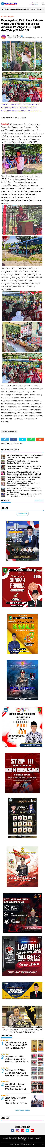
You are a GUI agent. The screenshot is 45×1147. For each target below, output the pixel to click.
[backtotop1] (43, 1145)
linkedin (30, 1138)
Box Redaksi (22, 1138)
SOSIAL (24, 1140)
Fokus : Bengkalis (37, 9)
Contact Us (13, 1138)
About (6, 1138)
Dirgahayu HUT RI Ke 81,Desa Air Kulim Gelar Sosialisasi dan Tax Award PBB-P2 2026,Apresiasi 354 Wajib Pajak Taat (17, 1061)
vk (19, 1140)
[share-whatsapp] (31, 439)
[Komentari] (40, 439)
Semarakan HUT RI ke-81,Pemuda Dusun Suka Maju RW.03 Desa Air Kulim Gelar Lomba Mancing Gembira (17, 1075)
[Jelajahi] (42, 3)
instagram (38, 1138)
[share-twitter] (22, 439)
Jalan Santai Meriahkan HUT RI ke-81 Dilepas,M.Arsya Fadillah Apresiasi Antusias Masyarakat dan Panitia (16, 1103)
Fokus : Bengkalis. (9, 16)
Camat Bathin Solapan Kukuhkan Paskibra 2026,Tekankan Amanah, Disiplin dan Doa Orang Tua (17, 1088)
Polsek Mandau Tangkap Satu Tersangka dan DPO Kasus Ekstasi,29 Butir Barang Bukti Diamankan (16, 1046)
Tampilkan (38, 501)
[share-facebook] (14, 439)
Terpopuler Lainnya (22, 1110)
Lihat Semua (22, 514)
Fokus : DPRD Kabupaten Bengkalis (17, 9)
